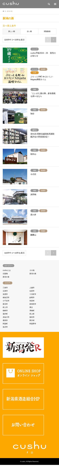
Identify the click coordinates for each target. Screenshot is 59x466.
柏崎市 (5, 311)
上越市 (32, 288)
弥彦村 (32, 301)
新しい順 (11, 31)
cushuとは (7, 270)
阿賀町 (5, 324)
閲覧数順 (47, 31)
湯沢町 (5, 314)
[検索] (49, 4)
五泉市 (5, 291)
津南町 (32, 311)
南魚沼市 (6, 297)
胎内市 (32, 317)
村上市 (5, 307)
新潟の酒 (33, 274)
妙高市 (32, 297)
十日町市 (33, 294)
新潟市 (5, 304)
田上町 (32, 314)
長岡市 (5, 320)
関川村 (32, 320)
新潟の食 (6, 277)
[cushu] (11, 4)
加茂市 (5, 294)
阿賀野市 (33, 324)
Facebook (27, 452)
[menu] (55, 4)
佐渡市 (32, 291)
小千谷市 (6, 301)
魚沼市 (5, 327)
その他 (32, 270)
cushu (23, 461)
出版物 (5, 274)
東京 (31, 307)
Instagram (32, 452)
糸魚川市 (6, 317)
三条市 (5, 288)
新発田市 (33, 304)
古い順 (29, 31)
